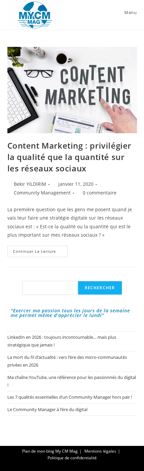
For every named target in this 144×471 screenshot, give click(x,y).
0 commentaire (100, 192)
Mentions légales (100, 451)
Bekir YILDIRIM (30, 184)
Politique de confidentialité (72, 458)
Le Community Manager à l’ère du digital (47, 409)
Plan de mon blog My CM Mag (50, 451)
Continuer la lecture (40, 252)
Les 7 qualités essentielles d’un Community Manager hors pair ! (69, 397)
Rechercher (100, 288)
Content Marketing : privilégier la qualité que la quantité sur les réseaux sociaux (69, 156)
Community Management (42, 192)
